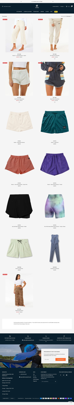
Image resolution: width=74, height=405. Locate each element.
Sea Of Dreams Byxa (19, 310)
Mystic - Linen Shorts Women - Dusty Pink (19, 184)
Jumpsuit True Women (54, 268)
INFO (51, 11)
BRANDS (42, 11)
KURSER (47, 11)
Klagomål (35, 381)
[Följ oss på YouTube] (66, 375)
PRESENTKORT (36, 11)
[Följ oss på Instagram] (63, 375)
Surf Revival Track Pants (54, 55)
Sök (34, 374)
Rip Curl (19, 54)
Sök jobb (35, 377)
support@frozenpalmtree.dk (25, 377)
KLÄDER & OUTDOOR (28, 11)
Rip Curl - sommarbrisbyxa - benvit (19, 55)
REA (56, 11)
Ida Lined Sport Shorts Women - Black (19, 226)
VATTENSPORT (19, 11)
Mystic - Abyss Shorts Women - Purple (54, 184)
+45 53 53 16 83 (23, 374)
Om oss (34, 375)
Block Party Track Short (54, 99)
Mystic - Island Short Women (19, 142)
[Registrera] (55, 381)
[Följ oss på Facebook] (60, 375)
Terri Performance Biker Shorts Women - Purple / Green (54, 226)
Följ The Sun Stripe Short (19, 99)
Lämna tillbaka (36, 379)
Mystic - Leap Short (54, 142)
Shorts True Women (19, 268)
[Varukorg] (71, 6)
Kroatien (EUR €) (55, 6)
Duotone (19, 267)
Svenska (61, 6)
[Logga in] (68, 6)
